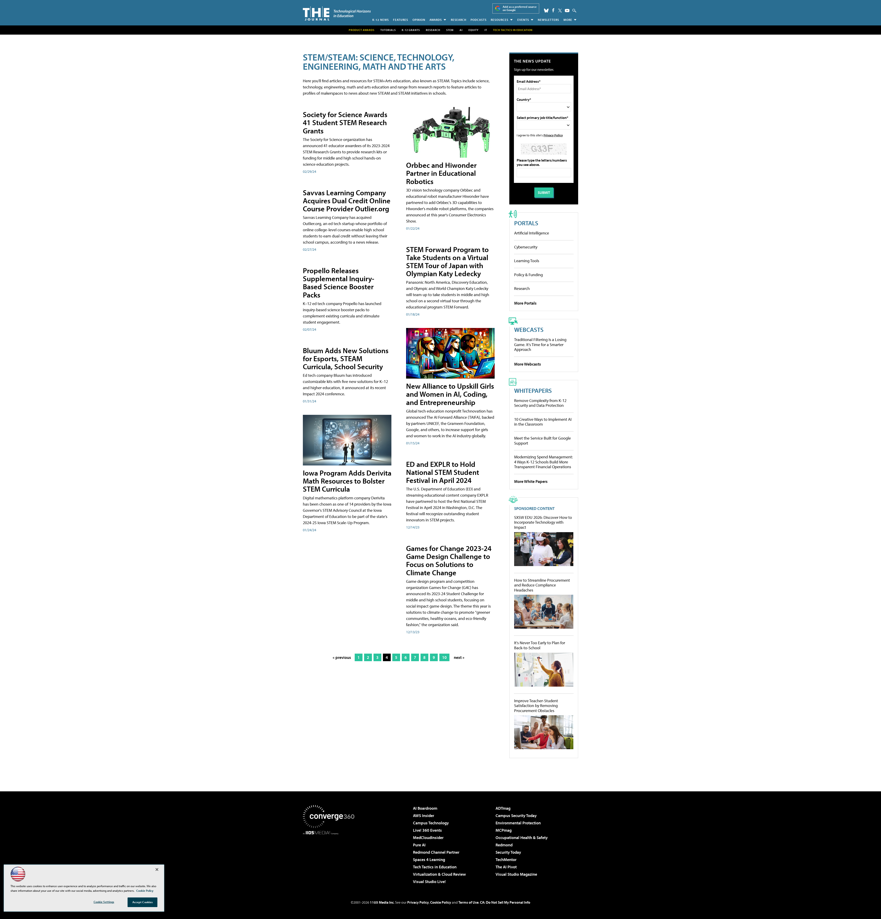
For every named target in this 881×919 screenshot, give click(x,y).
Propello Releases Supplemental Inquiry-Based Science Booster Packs (338, 282)
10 (444, 657)
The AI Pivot (506, 866)
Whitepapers (533, 390)
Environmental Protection (518, 822)
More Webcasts (527, 364)
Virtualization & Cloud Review (439, 874)
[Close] (157, 869)
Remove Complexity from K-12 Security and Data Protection (540, 403)
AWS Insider (423, 815)
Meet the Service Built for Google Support (542, 440)
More (567, 20)
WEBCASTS (529, 329)
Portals (526, 223)
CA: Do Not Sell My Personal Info (505, 902)
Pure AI (419, 844)
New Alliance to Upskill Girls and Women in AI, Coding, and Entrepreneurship (450, 394)
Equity (473, 30)
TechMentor (506, 859)
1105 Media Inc (382, 902)
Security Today (508, 852)
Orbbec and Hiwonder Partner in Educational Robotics (441, 173)
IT (486, 30)
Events (523, 20)
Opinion (419, 20)
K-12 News (380, 20)
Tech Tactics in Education (435, 866)
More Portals (525, 303)
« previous (342, 657)
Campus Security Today (516, 815)
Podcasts (479, 20)
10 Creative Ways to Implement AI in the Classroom (543, 422)
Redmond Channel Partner (436, 852)
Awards (435, 20)
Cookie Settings (104, 902)
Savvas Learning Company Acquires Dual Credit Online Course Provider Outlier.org (346, 200)
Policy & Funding (528, 274)
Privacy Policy (553, 135)
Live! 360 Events (427, 830)
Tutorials (388, 30)
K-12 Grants (411, 30)
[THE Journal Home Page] (337, 13)
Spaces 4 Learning (429, 859)
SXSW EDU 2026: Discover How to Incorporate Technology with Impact (543, 522)
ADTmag (503, 808)
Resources (499, 20)
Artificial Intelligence (531, 233)
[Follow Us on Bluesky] (546, 10)
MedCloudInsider (428, 837)
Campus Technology (431, 822)
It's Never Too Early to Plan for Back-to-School (539, 645)
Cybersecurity (525, 247)
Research (458, 20)
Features (400, 20)
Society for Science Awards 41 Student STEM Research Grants (345, 122)
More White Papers (531, 481)
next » (459, 657)
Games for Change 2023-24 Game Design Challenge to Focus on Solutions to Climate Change (448, 560)
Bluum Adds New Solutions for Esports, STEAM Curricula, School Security (345, 358)
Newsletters (548, 20)
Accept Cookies (142, 902)
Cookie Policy (440, 902)
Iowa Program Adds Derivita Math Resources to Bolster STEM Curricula (347, 480)
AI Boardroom (425, 808)
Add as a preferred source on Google (520, 8)
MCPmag (504, 830)
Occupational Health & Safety (522, 837)
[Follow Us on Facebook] (553, 10)
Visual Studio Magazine (516, 874)
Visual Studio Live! (429, 881)
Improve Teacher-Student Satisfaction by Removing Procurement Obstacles (536, 705)
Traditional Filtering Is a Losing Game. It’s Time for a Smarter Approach (540, 344)
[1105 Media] (330, 858)
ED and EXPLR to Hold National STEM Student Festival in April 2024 (442, 472)
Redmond (504, 844)
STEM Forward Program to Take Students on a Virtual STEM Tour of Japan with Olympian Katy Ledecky (447, 261)
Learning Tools (526, 260)
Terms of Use (468, 902)
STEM (450, 30)
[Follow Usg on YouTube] (567, 10)
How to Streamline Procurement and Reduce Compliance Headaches (542, 585)
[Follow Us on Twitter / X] (560, 10)
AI (461, 30)
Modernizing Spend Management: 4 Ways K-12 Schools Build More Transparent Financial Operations (543, 461)
